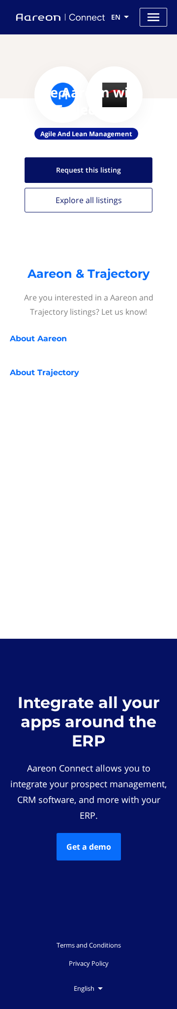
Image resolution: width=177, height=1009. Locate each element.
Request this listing (88, 170)
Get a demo (88, 846)
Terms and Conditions (89, 945)
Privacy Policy (89, 963)
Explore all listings (89, 200)
